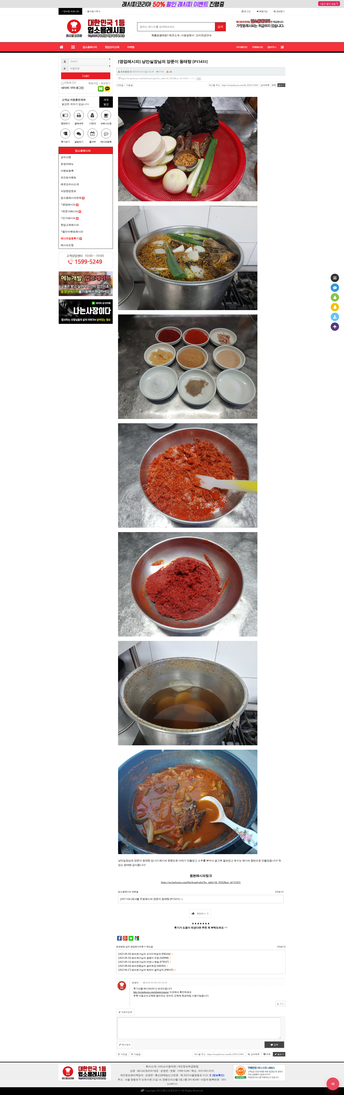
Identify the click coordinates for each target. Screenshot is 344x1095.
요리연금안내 (203, 35)
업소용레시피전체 (71, 197)
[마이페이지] (335, 297)
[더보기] (279, 892)
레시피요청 (67, 245)
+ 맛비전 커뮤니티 (70, 11)
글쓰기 (281, 85)
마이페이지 (241, 47)
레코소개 (174, 35)
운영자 (135, 982)
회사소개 (151, 1066)
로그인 (247, 11)
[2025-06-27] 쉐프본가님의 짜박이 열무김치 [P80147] (146, 969)
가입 (263, 11)
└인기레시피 (68, 218)
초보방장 (124, 71)
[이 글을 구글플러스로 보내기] (125, 938)
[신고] (167, 71)
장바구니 (271, 47)
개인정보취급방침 (188, 1066)
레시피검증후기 (70, 238)
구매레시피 (257, 47)
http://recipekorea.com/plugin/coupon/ (151, 992)
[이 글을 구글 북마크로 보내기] (136, 938)
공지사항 (66, 157)
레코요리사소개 (70, 184)
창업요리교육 (112, 47)
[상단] (335, 326)
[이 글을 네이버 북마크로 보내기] (131, 938)
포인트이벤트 (68, 177)
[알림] (335, 307)
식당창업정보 (68, 191)
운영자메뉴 (67, 164)
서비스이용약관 (167, 1066)
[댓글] (335, 287)
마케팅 (130, 47)
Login (85, 75)
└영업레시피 (68, 204)
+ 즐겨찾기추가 (92, 11)
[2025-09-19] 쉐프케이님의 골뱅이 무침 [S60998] (144, 958)
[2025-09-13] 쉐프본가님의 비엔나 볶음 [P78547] (144, 962)
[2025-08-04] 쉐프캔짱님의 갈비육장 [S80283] (143, 966)
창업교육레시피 (70, 224)
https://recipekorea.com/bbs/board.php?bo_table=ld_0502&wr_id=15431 (155, 78)
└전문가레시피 (70, 211)
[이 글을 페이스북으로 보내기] (119, 938)
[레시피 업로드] (335, 317)
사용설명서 (187, 35)
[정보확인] (218, 1075)
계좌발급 (106, 102)
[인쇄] (171, 71)
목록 (274, 85)
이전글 (120, 85)
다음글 (129, 85)
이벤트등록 (67, 170)
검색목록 (265, 85)
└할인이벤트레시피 (72, 231)
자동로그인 (70, 82)
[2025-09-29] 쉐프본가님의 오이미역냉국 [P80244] (145, 954)
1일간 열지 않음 (328, 4)
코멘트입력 (126, 1012)
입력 (275, 1044)
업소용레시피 (90, 47)
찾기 (280, 11)
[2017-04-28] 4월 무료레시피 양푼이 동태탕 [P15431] (151, 898)
